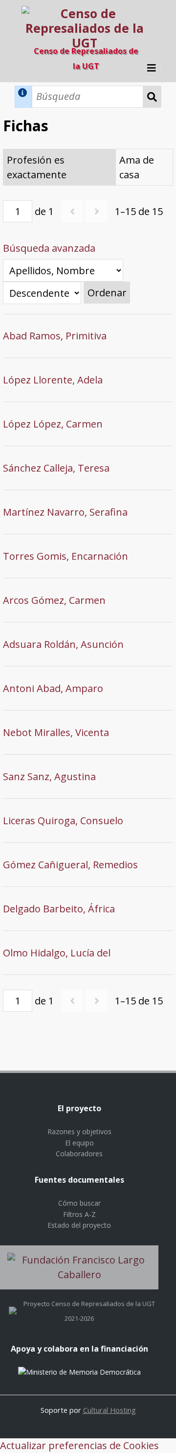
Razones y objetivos (79, 1131)
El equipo (79, 1142)
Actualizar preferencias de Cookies (79, 1445)
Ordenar (107, 292)
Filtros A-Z (79, 1214)
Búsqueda (152, 97)
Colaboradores (79, 1153)
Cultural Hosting (109, 1410)
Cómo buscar (79, 1203)
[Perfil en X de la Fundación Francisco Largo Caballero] (12, 1303)
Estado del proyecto (79, 1225)
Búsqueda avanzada (49, 248)
